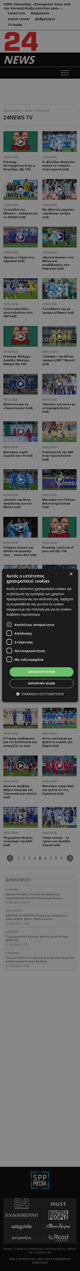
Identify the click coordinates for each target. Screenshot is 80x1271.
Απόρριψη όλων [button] (41, 683)
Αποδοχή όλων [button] (41, 672)
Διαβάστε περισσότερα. (23, 614)
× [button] (70, 574)
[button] (40, 694)
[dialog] (40, 635)
